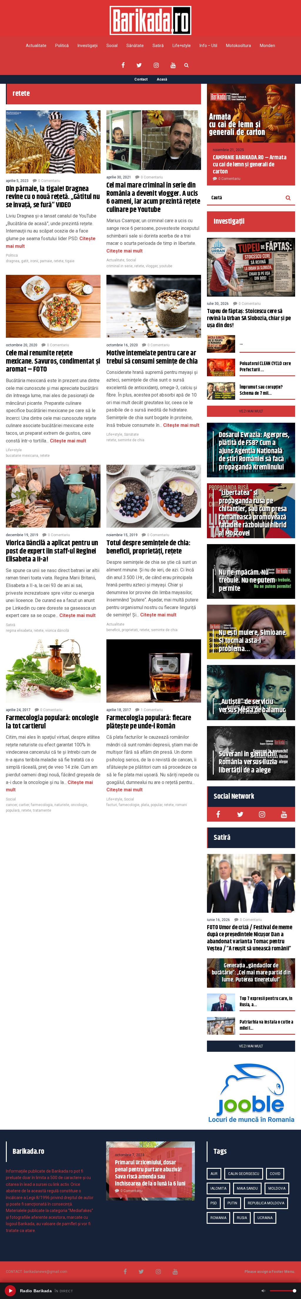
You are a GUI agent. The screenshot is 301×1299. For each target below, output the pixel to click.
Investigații (88, 45)
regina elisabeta (19, 630)
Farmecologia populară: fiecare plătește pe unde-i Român (148, 722)
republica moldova (266, 1203)
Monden (267, 45)
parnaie (46, 261)
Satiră (158, 45)
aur (214, 1174)
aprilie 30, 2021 (118, 177)
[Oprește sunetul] (263, 1291)
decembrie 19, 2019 (22, 535)
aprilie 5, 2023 (17, 181)
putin (232, 1203)
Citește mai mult (124, 251)
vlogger (152, 266)
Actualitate (36, 45)
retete (58, 261)
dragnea (12, 261)
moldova (276, 1188)
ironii (34, 261)
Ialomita (218, 1188)
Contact (141, 79)
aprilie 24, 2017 (18, 710)
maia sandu (247, 1188)
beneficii (113, 630)
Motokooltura (238, 45)
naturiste (61, 805)
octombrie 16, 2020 (122, 345)
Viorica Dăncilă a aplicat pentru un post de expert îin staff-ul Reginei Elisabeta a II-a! (52, 551)
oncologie (79, 805)
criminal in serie (119, 266)
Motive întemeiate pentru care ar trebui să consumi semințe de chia (152, 357)
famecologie (129, 805)
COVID (275, 1174)
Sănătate (135, 45)
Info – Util (208, 45)
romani (181, 805)
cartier (24, 805)
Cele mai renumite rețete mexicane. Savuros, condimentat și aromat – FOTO (53, 361)
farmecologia (42, 805)
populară (13, 810)
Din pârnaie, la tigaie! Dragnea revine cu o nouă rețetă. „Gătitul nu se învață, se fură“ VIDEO (53, 197)
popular (156, 805)
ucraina (264, 1218)
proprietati (130, 630)
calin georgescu (243, 1174)
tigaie (69, 261)
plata (145, 805)
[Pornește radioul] (10, 1290)
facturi (111, 805)
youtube (165, 266)
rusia (242, 1218)
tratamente (42, 810)
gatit (25, 261)
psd (213, 1203)
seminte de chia (131, 440)
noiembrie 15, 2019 (122, 535)
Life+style (182, 45)
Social (112, 45)
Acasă (162, 79)
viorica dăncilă (57, 630)
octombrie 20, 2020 (21, 345)
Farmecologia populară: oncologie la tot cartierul (52, 722)
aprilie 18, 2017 (118, 710)
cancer (11, 805)
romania (218, 1218)
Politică (62, 45)
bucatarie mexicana (22, 456)
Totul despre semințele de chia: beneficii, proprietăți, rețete (148, 547)
